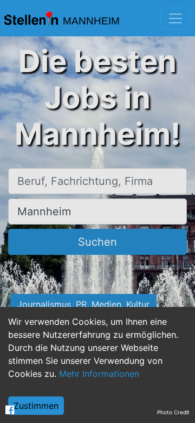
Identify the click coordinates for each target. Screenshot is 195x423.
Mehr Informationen (99, 373)
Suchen (97, 241)
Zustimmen (36, 405)
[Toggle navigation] (175, 18)
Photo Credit (173, 412)
